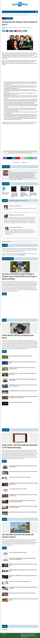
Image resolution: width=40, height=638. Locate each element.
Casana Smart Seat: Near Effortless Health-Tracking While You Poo (20, 581)
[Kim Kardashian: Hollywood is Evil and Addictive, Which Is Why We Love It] (24, 190)
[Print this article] (26, 158)
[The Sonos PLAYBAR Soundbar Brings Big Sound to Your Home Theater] (13, 190)
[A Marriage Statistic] (4, 191)
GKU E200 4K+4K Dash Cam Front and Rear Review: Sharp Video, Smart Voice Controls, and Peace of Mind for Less (23, 385)
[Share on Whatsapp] (30, 158)
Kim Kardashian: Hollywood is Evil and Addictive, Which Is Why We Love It (24, 194)
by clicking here (22, 254)
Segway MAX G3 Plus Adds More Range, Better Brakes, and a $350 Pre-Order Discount (23, 512)
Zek (6, 28)
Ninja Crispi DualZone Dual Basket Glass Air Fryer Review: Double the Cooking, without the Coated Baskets (23, 380)
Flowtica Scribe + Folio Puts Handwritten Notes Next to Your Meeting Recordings (19, 446)
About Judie (21, 633)
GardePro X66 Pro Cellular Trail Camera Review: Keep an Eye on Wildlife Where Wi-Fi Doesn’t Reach (22, 374)
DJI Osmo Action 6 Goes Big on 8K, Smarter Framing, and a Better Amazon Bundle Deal (23, 471)
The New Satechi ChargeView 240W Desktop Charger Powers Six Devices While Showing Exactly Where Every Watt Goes (23, 507)
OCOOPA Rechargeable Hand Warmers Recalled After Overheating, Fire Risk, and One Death (23, 570)
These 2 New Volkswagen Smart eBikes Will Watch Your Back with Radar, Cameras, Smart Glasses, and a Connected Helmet (22, 501)
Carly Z (11, 227)
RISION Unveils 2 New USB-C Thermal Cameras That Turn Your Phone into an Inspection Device (23, 564)
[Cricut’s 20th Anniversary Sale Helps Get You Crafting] (5, 491)
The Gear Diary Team (27, 633)
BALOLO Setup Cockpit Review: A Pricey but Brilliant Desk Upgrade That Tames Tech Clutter (22, 362)
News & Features (14, 192)
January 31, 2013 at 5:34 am (19, 215)
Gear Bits (7, 192)
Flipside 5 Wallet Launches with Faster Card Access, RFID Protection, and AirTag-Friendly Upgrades (23, 599)
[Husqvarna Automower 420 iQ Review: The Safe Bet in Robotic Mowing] (5, 358)
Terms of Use (34, 635)
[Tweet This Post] (9, 158)
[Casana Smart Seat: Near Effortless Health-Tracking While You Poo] (5, 583)
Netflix (23, 60)
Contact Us (26, 636)
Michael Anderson (11, 215)
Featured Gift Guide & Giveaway (8, 258)
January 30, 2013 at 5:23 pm (16, 206)
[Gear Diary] (20, 4)
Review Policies (33, 633)
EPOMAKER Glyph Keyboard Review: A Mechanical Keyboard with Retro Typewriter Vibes (23, 390)
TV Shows (30, 27)
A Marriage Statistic (5, 193)
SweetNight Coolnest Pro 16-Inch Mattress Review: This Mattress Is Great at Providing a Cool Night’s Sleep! (23, 483)
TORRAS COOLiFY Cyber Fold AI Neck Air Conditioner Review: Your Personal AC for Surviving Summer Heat (22, 368)
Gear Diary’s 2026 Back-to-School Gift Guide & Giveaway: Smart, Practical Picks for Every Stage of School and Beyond (19, 276)
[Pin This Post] (18, 158)
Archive (22, 636)
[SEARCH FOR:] (32, 14)
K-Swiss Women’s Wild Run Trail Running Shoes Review (18, 336)
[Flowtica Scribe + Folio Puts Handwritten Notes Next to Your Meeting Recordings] (20, 442)
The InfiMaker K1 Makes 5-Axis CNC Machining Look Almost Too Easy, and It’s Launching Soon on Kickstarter (23, 495)
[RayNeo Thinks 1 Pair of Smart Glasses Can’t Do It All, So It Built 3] (5, 479)
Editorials (4, 192)
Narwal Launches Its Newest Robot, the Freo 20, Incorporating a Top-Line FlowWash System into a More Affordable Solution (22, 559)
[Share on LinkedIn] (14, 158)
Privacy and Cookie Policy (31, 634)
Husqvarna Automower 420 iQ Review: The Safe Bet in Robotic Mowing (20, 356)
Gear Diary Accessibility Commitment (26, 635)
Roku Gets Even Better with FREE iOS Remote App (33, 194)
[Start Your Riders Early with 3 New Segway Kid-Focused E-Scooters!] (20, 532)
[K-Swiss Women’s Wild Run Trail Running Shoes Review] (20, 333)
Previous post (17, 162)
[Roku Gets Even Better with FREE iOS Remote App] (31, 191)
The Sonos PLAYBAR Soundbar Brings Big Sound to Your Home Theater (14, 195)
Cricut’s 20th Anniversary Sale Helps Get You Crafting (18, 488)
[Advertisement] (20, 73)
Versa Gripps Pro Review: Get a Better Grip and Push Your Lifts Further (20, 402)
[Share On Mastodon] (35, 158)
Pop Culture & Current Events (22, 27)
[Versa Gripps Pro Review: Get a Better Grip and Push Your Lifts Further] (5, 404)
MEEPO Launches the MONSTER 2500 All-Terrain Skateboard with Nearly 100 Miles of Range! (23, 576)
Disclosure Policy (23, 634)
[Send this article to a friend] (22, 158)
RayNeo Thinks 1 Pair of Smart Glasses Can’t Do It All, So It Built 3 (20, 477)
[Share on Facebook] (5, 158)
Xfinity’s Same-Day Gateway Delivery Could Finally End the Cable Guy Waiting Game (22, 593)
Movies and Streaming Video (11, 27)
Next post (24, 162)
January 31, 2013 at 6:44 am (17, 227)
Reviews (4, 320)
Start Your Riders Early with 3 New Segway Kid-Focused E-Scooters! (18, 535)
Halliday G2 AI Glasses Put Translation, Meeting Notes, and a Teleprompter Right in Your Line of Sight (23, 588)
